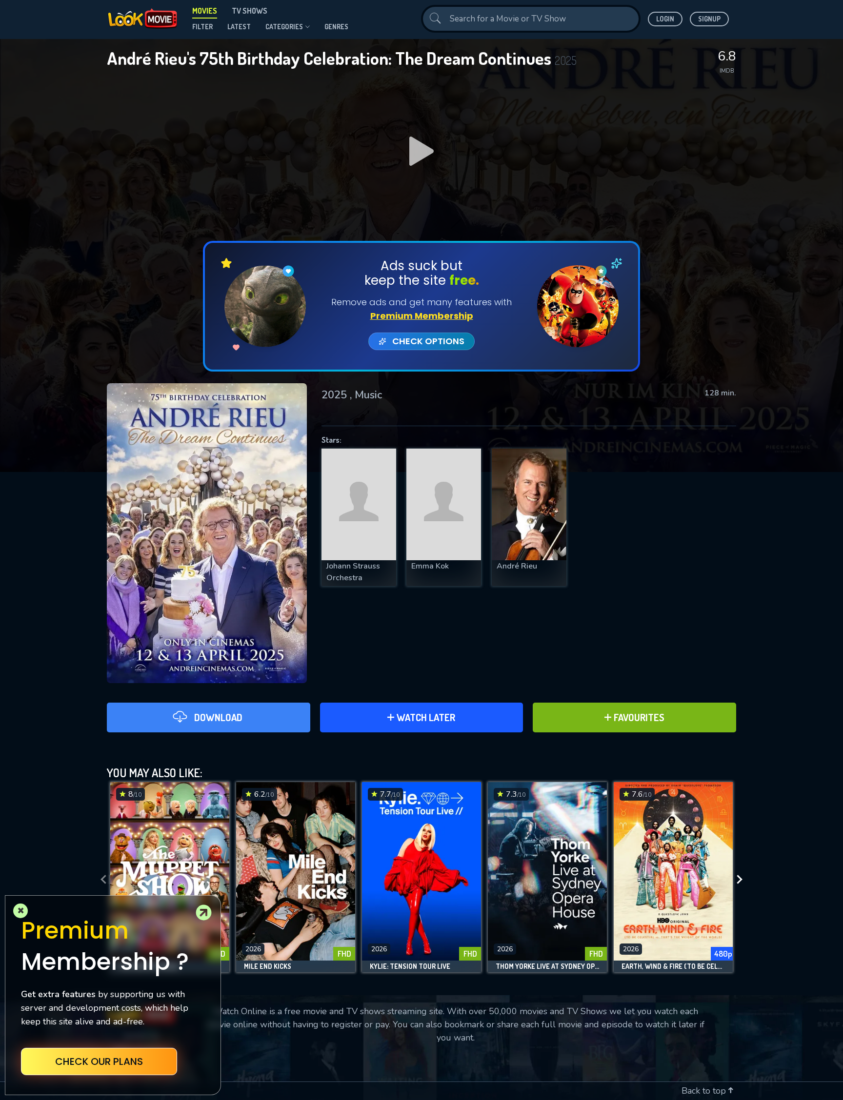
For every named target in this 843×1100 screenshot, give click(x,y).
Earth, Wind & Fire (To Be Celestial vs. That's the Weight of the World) (673, 966)
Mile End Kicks (267, 966)
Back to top (705, 1091)
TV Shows (249, 11)
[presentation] (100, 879)
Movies (204, 11)
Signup (709, 19)
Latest (239, 26)
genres (336, 26)
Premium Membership (421, 316)
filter (202, 26)
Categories (284, 26)
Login (665, 19)
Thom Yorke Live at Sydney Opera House (547, 966)
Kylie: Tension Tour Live (410, 966)
